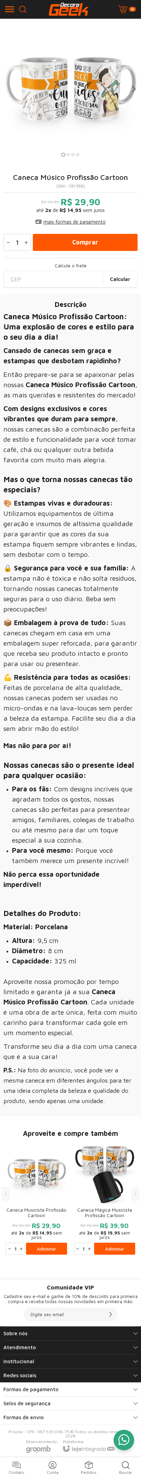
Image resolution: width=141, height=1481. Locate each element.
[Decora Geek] (68, 9)
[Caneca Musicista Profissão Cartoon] (36, 1199)
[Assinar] (110, 1314)
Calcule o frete (71, 265)
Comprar (85, 242)
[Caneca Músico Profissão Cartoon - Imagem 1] (70, 89)
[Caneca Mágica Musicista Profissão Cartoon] (104, 1199)
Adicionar (46, 1249)
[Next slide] (133, 89)
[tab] (63, 154)
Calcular (120, 279)
